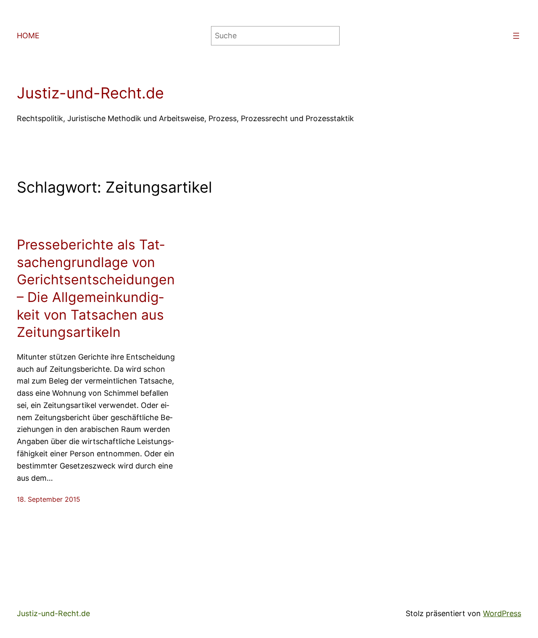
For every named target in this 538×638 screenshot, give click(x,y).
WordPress (502, 613)
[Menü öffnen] (516, 36)
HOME (28, 35)
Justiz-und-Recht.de (90, 93)
